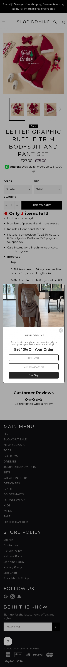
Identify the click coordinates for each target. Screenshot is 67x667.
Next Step (34, 375)
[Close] (61, 330)
